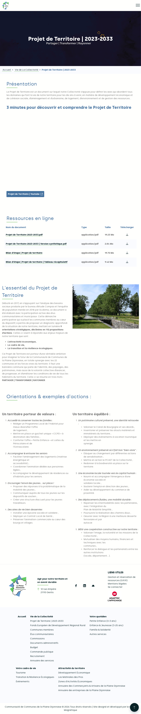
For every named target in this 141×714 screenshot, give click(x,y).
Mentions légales (117, 583)
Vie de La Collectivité (26, 69)
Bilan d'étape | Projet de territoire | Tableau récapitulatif (36, 262)
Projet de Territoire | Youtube (24, 194)
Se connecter (115, 587)
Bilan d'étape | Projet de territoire (24, 253)
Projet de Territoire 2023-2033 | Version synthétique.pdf (36, 243)
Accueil (7, 69)
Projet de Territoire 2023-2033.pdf (24, 234)
